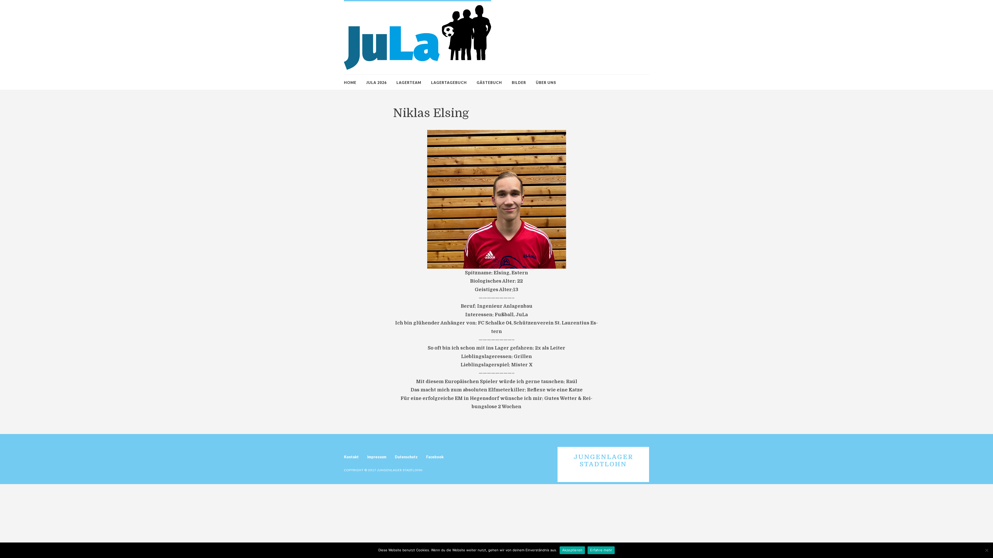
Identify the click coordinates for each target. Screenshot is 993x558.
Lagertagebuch (449, 82)
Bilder (519, 82)
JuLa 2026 (376, 82)
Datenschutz (406, 457)
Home (350, 82)
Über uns (546, 82)
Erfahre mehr (601, 550)
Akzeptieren (572, 550)
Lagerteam (408, 82)
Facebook (434, 457)
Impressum (376, 457)
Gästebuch (489, 82)
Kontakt (351, 457)
